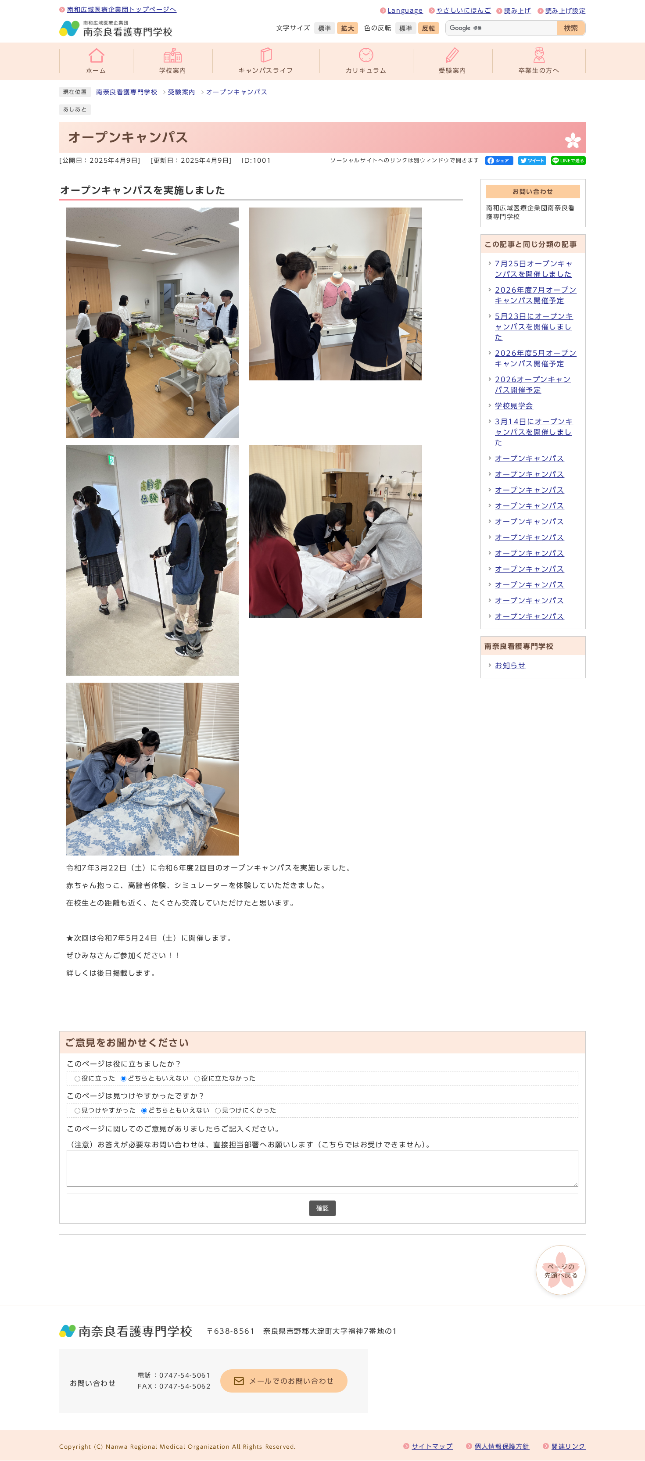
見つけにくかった (249, 1110)
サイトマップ (432, 1446)
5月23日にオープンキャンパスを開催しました (534, 327)
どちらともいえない (158, 1078)
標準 (325, 28)
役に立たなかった (228, 1078)
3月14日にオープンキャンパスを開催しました (534, 432)
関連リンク (569, 1446)
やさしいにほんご (464, 10)
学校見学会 (514, 405)
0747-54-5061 (185, 1375)
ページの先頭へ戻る (562, 1271)
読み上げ (517, 11)
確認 (322, 1208)
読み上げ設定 (565, 11)
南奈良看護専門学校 (127, 92)
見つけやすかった (109, 1110)
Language (405, 10)
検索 (571, 28)
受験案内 (181, 92)
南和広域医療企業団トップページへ (122, 10)
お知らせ (510, 665)
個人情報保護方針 (502, 1446)
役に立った (99, 1078)
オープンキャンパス (237, 92)
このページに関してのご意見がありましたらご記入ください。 (175, 1128)
